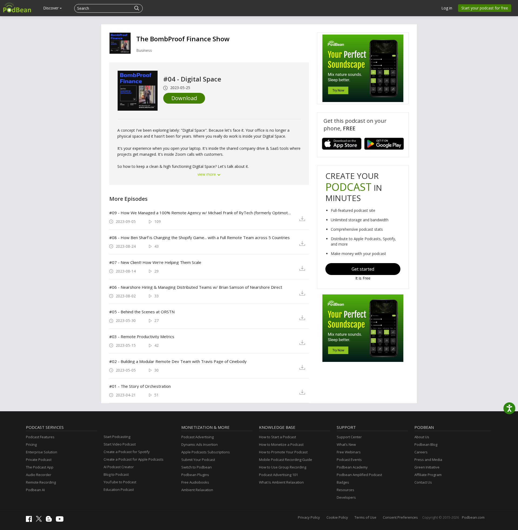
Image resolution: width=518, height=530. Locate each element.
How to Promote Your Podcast (283, 452)
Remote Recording (41, 482)
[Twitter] (40, 520)
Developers (346, 497)
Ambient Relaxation (197, 489)
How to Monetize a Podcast (281, 444)
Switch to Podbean (196, 467)
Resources (345, 489)
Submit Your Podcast (198, 459)
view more (207, 174)
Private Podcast (39, 459)
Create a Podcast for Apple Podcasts (133, 459)
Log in (446, 8)
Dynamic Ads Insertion (199, 444)
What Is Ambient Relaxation (281, 482)
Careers (421, 452)
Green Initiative (426, 467)
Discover (51, 8)
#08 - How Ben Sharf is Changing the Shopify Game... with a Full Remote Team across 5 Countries (199, 237)
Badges (343, 482)
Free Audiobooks (195, 482)
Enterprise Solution (41, 452)
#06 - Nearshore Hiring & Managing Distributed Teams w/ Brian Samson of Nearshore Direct (195, 287)
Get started (363, 269)
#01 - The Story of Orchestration (140, 386)
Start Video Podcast (120, 444)
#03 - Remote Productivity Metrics (141, 336)
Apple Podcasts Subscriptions (205, 452)
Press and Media (428, 459)
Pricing (31, 444)
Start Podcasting (117, 436)
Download (184, 98)
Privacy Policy (309, 517)
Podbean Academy (352, 467)
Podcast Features (40, 436)
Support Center (349, 436)
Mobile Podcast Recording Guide (285, 459)
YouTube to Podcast (120, 482)
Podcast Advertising (197, 436)
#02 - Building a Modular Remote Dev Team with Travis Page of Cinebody (178, 361)
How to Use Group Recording (282, 467)
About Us (421, 436)
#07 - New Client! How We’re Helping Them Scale (155, 262)
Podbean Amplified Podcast (359, 474)
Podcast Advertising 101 (278, 474)
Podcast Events (349, 459)
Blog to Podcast (116, 474)
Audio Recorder (38, 474)
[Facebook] (30, 520)
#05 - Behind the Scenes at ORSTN (142, 311)
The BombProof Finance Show (183, 38)
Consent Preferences (400, 517)
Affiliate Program (428, 474)
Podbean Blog (425, 444)
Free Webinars (349, 452)
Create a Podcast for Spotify (127, 451)
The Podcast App (39, 467)
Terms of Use (365, 517)
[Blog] (50, 520)
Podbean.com (473, 517)
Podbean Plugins (195, 474)
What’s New (346, 444)
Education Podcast (119, 489)
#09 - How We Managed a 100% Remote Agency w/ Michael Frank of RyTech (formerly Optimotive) (200, 212)
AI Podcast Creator (119, 466)
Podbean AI (35, 489)
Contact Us (423, 482)
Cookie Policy (337, 517)
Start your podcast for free (484, 8)
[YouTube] (61, 520)
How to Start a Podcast (277, 436)
